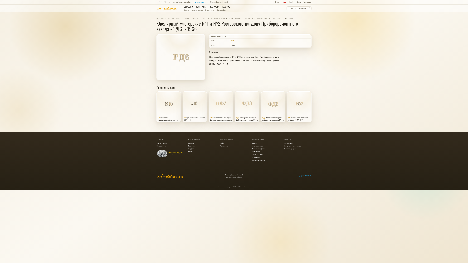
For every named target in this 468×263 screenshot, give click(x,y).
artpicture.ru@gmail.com (184, 2)
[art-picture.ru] (167, 8)
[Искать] (309, 8)
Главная (160, 18)
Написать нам (161, 146)
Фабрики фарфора (258, 149)
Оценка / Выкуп (222, 10)
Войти (299, 2)
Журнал (186, 10)
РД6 (232, 41)
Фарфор (214, 7)
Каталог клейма (191, 18)
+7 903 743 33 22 (164, 2)
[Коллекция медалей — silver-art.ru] (169, 154)
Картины (201, 7)
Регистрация (307, 2)
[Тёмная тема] (291, 2)
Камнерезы (256, 152)
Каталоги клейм (257, 154)
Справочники (209, 10)
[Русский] (285, 1)
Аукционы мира (197, 10)
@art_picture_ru (202, 2)
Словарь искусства (258, 160)
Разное (226, 7)
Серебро (188, 7)
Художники (256, 157)
